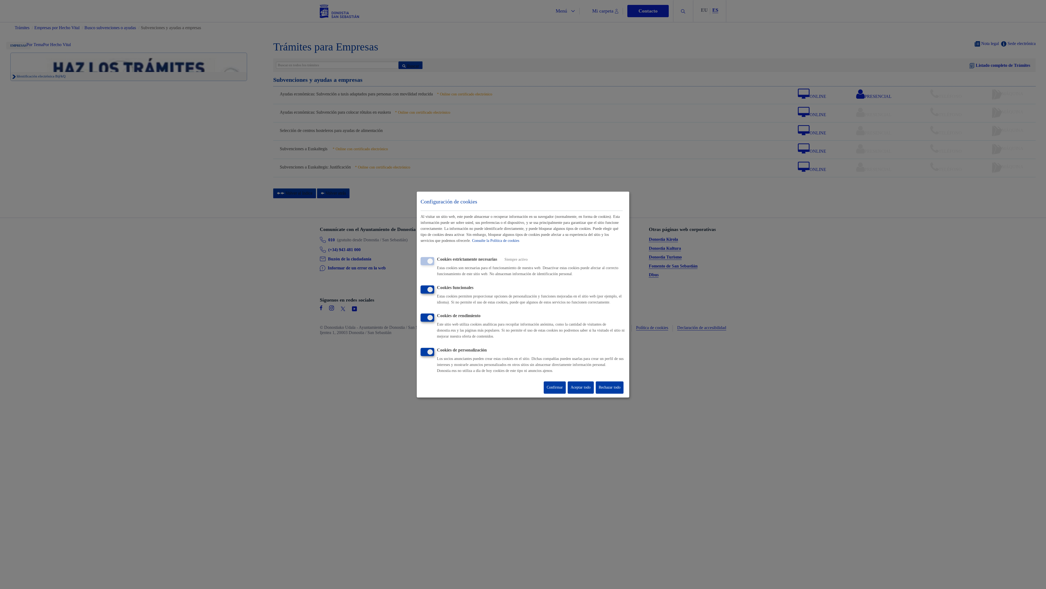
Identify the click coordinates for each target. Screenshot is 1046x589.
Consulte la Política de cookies (495, 241)
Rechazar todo (610, 387)
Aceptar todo (581, 387)
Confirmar (555, 387)
